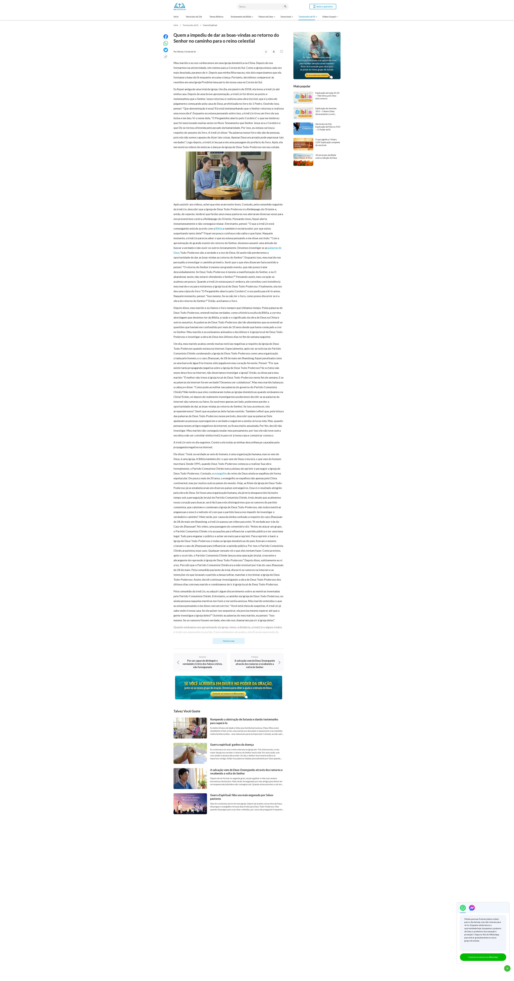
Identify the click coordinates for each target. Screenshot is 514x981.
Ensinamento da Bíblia (241, 16)
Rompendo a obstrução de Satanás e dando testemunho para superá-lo (244, 721)
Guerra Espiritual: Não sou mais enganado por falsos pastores (241, 796)
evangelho (220, 473)
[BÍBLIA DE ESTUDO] (194, 6)
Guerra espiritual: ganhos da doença (232, 744)
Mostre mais (229, 641)
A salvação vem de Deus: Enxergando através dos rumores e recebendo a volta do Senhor (246, 771)
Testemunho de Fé (306, 16)
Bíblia (218, 228)
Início (176, 16)
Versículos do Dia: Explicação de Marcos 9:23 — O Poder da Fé (327, 127)
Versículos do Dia (194, 16)
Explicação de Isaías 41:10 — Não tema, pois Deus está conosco (327, 96)
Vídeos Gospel (329, 16)
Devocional (286, 16)
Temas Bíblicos (216, 16)
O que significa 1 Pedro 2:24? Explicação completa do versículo (327, 142)
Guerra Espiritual (210, 25)
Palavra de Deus (265, 16)
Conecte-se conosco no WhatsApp (483, 957)
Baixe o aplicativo (324, 6)
